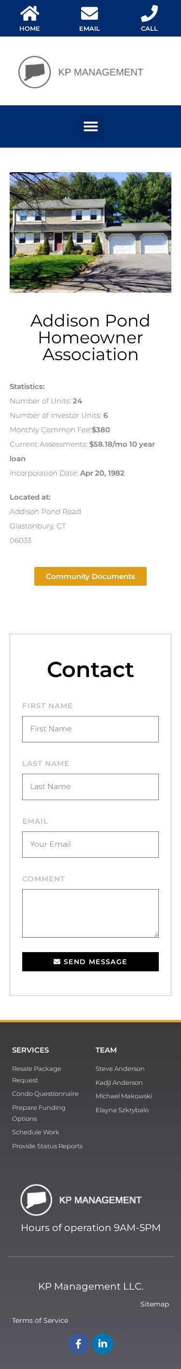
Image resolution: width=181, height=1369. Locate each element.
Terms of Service (40, 1320)
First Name (47, 705)
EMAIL (89, 28)
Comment (43, 878)
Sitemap (154, 1304)
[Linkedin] (102, 1344)
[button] (90, 126)
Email (35, 821)
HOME (29, 28)
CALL (149, 28)
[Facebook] (78, 1344)
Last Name (46, 763)
